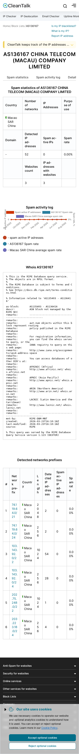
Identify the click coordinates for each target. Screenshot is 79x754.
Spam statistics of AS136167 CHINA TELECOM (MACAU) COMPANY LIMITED (39, 90)
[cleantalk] (16, 5)
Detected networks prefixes (39, 460)
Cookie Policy (49, 727)
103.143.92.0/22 (14, 554)
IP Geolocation (29, 16)
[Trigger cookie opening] (5, 709)
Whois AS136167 (39, 267)
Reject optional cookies (42, 745)
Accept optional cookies (42, 737)
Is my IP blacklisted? (63, 25)
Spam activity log (48, 77)
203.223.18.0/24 (14, 627)
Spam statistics (17, 77)
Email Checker (50, 16)
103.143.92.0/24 (14, 578)
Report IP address (62, 35)
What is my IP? (60, 30)
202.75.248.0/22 (14, 602)
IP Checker (9, 16)
